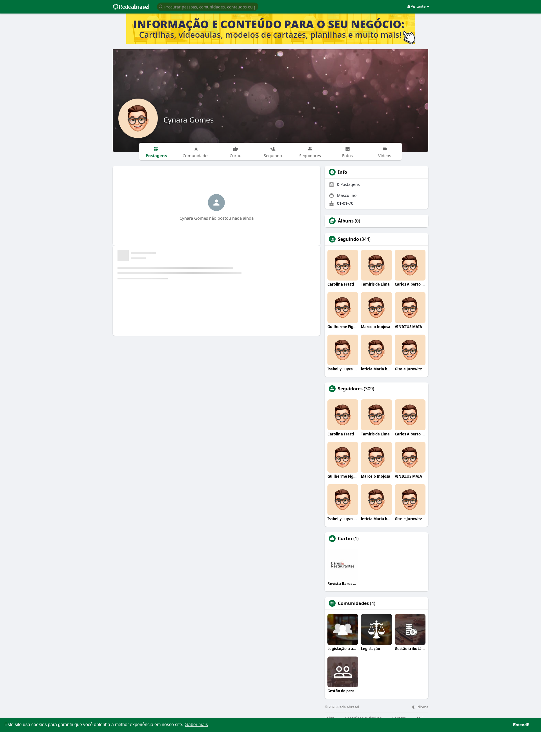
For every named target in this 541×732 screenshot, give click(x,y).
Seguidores (350, 388)
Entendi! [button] (521, 724)
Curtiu (345, 538)
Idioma (422, 707)
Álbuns (346, 221)
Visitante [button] (418, 6)
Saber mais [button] (196, 724)
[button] (207, 6)
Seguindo (348, 239)
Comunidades (353, 603)
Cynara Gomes (188, 120)
